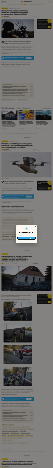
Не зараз (26, 240)
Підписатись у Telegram (27, 238)
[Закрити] (35, 226)
